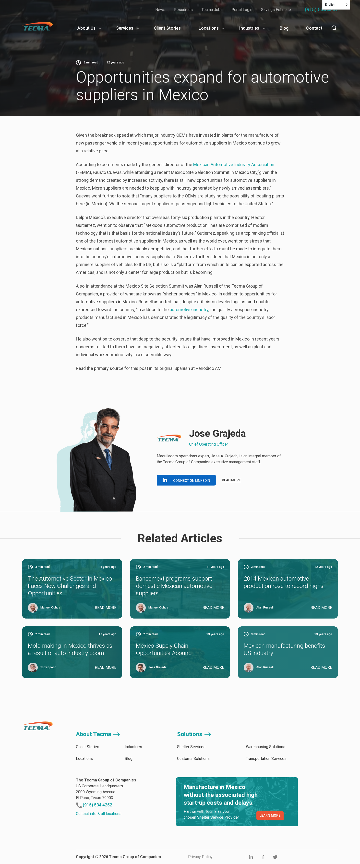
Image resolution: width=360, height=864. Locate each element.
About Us (86, 28)
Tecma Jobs (212, 9)
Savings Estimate (276, 9)
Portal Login (241, 9)
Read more (231, 480)
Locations (209, 28)
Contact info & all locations (98, 813)
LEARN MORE (270, 815)
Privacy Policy (200, 856)
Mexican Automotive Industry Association (233, 164)
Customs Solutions (193, 758)
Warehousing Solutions (265, 746)
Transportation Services (266, 758)
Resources (183, 9)
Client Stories (167, 28)
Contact (314, 28)
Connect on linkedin (191, 481)
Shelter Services (191, 746)
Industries (249, 28)
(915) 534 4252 (321, 9)
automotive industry (189, 309)
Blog (284, 28)
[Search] (334, 28)
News (160, 9)
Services (124, 28)
